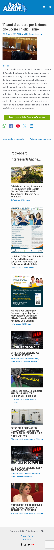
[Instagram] (18, 126)
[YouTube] (33, 544)
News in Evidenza (23, 361)
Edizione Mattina (31, 359)
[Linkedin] (31, 126)
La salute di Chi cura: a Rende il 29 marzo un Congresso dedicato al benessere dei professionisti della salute (27, 260)
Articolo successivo (40, 139)
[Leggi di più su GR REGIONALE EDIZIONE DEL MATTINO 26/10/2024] (27, 340)
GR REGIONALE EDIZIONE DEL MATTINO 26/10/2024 (25, 354)
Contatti (27, 539)
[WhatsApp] (4, 126)
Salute (31, 267)
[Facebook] (11, 126)
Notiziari (34, 361)
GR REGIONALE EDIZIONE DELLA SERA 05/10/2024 (26, 469)
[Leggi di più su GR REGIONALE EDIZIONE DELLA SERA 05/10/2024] (27, 455)
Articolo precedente (13, 139)
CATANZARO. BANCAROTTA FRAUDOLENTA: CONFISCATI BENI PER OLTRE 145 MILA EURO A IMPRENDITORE (26, 432)
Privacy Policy (27, 536)
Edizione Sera (29, 474)
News (22, 34)
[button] (50, 7)
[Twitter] (29, 544)
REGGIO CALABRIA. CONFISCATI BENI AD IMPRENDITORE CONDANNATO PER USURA (26, 393)
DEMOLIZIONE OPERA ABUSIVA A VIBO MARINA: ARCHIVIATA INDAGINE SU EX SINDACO (26, 508)
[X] (25, 126)
